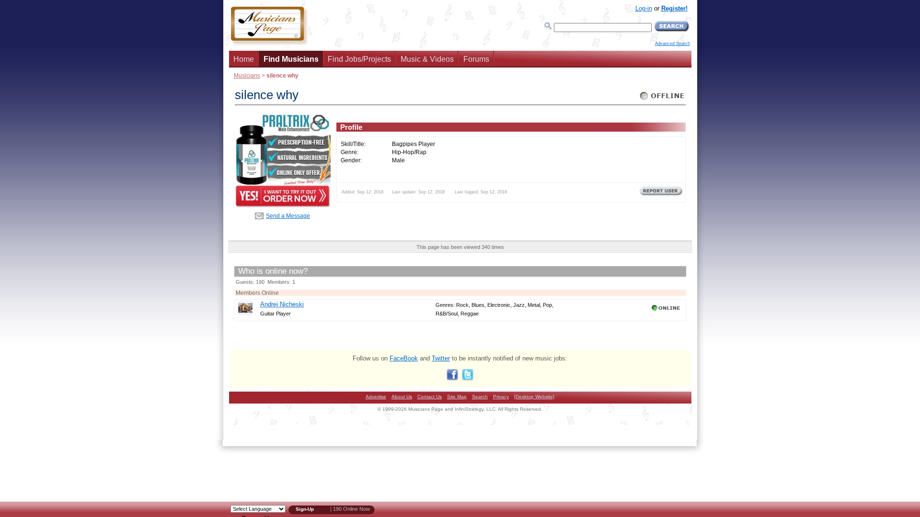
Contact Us (429, 396)
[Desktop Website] (534, 396)
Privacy (501, 396)
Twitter (441, 358)
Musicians (247, 75)
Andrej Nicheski (282, 304)
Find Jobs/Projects (359, 59)
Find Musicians (291, 59)
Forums (476, 59)
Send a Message (288, 216)
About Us (401, 396)
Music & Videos (427, 59)
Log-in (643, 8)
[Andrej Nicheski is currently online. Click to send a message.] (666, 311)
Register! (674, 8)
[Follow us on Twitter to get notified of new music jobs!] (467, 378)
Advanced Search (672, 43)
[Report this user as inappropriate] (661, 194)
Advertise (376, 396)
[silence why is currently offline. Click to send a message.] (662, 99)
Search (480, 396)
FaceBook (404, 358)
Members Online (257, 293)
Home (243, 59)
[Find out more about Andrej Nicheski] (245, 312)
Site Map (457, 396)
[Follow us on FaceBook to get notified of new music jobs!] (452, 378)
